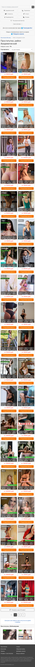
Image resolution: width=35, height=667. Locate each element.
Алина (21, 248)
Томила (4, 109)
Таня (3, 220)
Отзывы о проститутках (7, 653)
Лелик (21, 415)
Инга (20, 332)
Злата (3, 276)
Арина (21, 498)
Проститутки (4, 646)
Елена (21, 137)
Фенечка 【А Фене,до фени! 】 (10, 554)
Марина (21, 81)
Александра (23, 109)
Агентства (3, 649)
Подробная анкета (8, 77)
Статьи (18, 646)
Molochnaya (22, 443)
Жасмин (21, 526)
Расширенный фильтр (18, 20)
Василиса (4, 137)
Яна (20, 276)
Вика (3, 81)
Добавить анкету (20, 651)
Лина (3, 415)
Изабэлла (5, 248)
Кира (3, 304)
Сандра (4, 193)
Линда (4, 54)
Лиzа (3, 471)
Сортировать (5, 49)
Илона (21, 165)
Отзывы (27, 17)
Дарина (4, 387)
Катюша (4, 498)
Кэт (20, 193)
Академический (9, 10)
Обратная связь (20, 649)
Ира (20, 387)
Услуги (27, 14)
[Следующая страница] (23, 614)
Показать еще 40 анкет (19, 610)
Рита (3, 332)
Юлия (20, 304)
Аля (20, 471)
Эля (20, 582)
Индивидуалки (9, 17)
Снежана (21, 359)
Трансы (3, 651)
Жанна (21, 54)
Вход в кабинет (20, 653)
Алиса (21, 220)
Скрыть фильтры (17, 24)
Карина (4, 165)
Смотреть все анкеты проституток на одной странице (17, 621)
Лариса (4, 359)
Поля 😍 (21, 554)
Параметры (27, 10)
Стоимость (10, 14)
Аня (3, 443)
